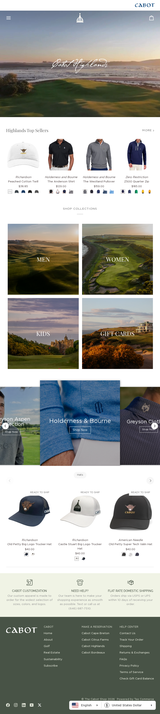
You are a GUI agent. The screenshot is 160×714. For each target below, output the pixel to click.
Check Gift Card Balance (137, 678)
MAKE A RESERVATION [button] (97, 627)
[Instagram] (16, 705)
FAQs (123, 659)
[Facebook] (8, 705)
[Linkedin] (24, 705)
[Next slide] (154, 426)
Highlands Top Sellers (27, 130)
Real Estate (52, 652)
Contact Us (127, 633)
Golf (47, 646)
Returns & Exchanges (135, 652)
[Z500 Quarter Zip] (137, 154)
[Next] (150, 480)
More (147, 130)
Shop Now (11, 432)
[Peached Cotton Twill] (23, 154)
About (48, 639)
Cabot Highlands (93, 646)
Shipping (126, 646)
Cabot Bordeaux (93, 652)
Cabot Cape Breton (95, 633)
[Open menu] (12, 18)
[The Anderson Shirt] (61, 154)
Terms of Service (131, 672)
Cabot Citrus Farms (95, 639)
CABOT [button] (49, 627)
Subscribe (51, 665)
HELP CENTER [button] (129, 627)
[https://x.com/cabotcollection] (39, 705)
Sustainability (53, 659)
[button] (23, 626)
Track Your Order (131, 639)
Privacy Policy (129, 665)
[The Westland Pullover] (99, 154)
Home (48, 633)
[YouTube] (32, 705)
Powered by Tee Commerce (135, 699)
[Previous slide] (5, 426)
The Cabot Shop (96, 699)
